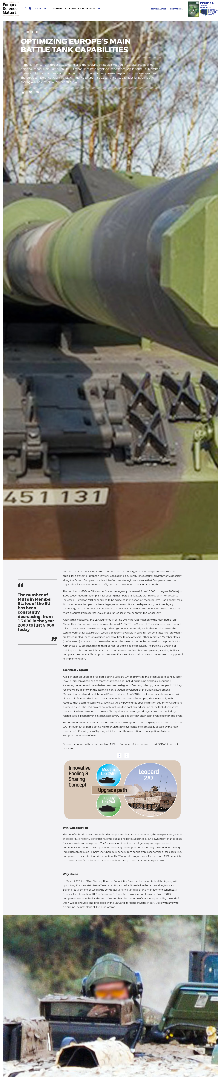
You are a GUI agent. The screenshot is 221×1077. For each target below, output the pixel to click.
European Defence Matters (11, 9)
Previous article (158, 9)
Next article (175, 9)
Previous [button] (119, 755)
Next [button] (126, 755)
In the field (42, 9)
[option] (123, 789)
